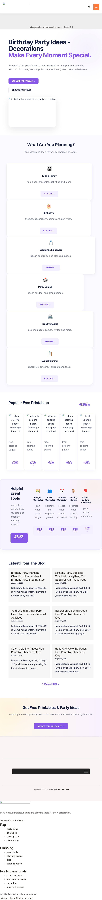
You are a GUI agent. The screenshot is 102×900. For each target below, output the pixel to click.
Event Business (14, 875)
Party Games (13, 836)
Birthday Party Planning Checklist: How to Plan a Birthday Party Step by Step (28, 576)
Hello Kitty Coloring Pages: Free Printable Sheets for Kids (71, 652)
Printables (12, 832)
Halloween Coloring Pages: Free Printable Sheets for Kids (71, 614)
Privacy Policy (7, 898)
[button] (89, 6)
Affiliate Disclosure (62, 789)
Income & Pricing (15, 887)
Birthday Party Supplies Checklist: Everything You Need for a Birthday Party (70, 576)
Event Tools (12, 852)
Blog (9, 859)
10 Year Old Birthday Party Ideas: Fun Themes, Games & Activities (28, 614)
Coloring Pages (14, 863)
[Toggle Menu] (86, 771)
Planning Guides (15, 856)
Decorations (13, 840)
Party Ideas (12, 829)
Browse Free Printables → (13, 820)
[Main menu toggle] (96, 7)
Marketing (12, 883)
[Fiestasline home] (15, 805)
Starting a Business (16, 879)
